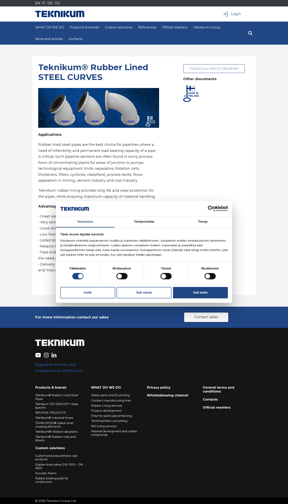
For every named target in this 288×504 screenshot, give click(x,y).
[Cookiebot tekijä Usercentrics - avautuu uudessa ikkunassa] (211, 209)
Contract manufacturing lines (111, 400)
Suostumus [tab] (85, 221)
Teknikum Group (206, 27)
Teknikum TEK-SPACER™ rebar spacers (56, 405)
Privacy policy (158, 387)
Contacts (75, 39)
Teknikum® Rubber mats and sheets (55, 438)
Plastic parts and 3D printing (110, 395)
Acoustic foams (45, 473)
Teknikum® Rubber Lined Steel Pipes (56, 397)
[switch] (122, 276)
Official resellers (174, 27)
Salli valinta (144, 292)
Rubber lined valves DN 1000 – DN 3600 (59, 466)
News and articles (49, 39)
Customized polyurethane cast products (56, 457)
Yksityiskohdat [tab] (144, 221)
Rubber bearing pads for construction (51, 480)
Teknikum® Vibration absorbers (56, 431)
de (50, 3)
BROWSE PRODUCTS (50, 412)
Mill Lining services (104, 426)
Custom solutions (118, 27)
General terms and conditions (218, 389)
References (147, 27)
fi (43, 3)
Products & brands (84, 27)
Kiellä (87, 292)
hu (57, 3)
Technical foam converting (109, 421)
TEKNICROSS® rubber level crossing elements (54, 424)
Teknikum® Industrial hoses (54, 418)
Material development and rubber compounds (114, 433)
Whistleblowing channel (167, 395)
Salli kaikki (200, 292)
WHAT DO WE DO (49, 27)
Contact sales (206, 317)
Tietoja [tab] (202, 221)
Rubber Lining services (106, 405)
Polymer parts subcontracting (111, 416)
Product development (106, 410)
